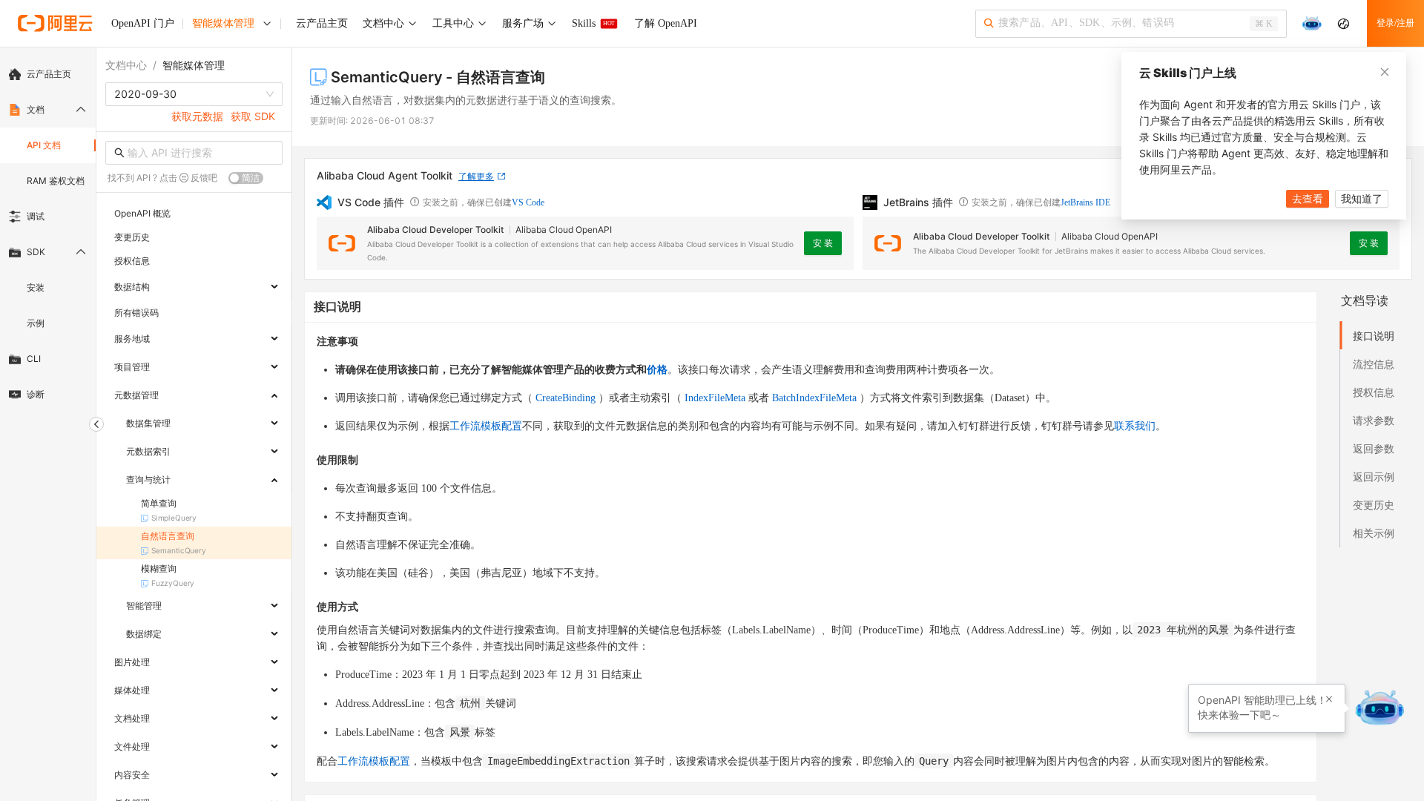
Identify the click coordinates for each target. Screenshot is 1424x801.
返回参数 (1373, 448)
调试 (35, 216)
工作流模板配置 (485, 426)
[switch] (245, 178)
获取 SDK (253, 116)
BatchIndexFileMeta (814, 397)
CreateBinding (565, 397)
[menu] (48, 234)
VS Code (528, 202)
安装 (35, 287)
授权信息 (1373, 392)
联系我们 (1135, 426)
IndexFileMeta (715, 397)
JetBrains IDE (1085, 202)
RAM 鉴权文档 (56, 180)
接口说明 (1373, 335)
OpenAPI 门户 (142, 23)
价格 (657, 369)
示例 (35, 323)
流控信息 (1373, 363)
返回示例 (1373, 476)
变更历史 (1373, 504)
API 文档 (44, 145)
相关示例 (1373, 533)
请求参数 (1373, 420)
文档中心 (126, 65)
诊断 (35, 394)
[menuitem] (48, 74)
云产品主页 (49, 73)
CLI (34, 358)
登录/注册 (1395, 23)
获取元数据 (197, 116)
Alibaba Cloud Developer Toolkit (435, 229)
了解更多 (476, 176)
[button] (1329, 699)
